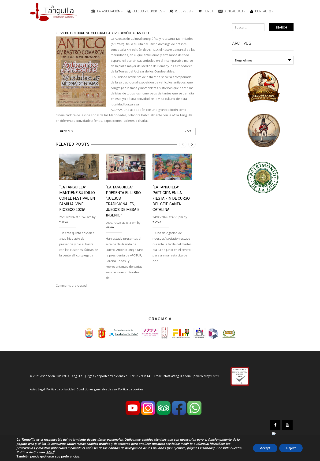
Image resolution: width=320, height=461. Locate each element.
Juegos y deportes (147, 11)
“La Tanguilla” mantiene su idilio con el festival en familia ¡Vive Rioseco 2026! (77, 198)
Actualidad (233, 11)
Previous (66, 131)
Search (281, 27)
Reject (291, 448)
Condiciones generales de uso (97, 389)
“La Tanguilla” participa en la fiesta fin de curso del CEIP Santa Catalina (171, 198)
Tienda (208, 11)
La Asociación (108, 11)
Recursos (183, 11)
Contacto (263, 11)
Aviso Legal (37, 389)
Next (188, 131)
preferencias (70, 456)
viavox (63, 221)
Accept (265, 448)
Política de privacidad (60, 389)
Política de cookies (130, 389)
